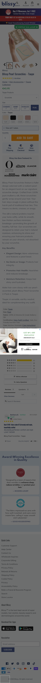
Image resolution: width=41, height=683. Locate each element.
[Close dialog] (40, 329)
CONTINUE (29, 344)
